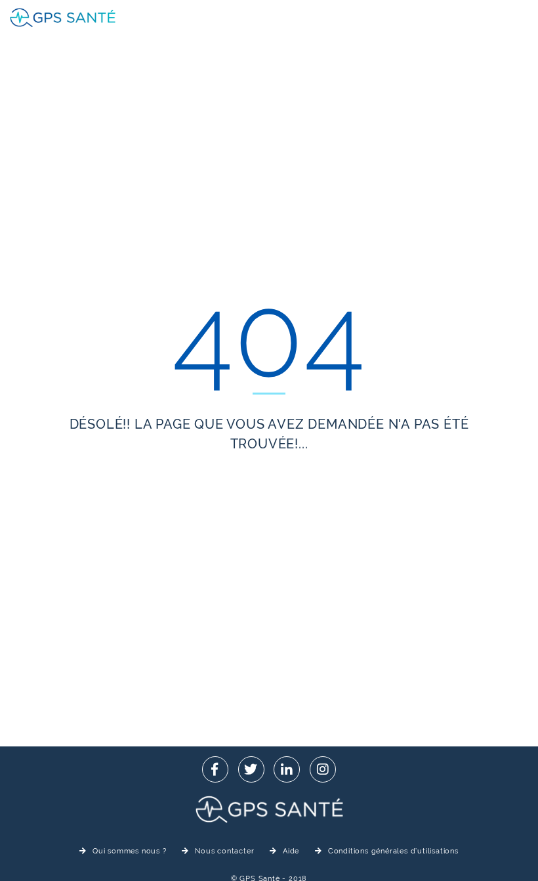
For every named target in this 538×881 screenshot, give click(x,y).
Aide (291, 851)
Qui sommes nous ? (129, 851)
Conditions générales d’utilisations (393, 851)
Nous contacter (224, 851)
